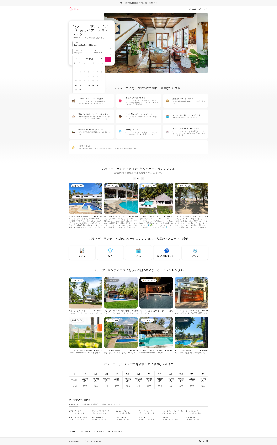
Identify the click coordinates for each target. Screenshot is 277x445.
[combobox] (91, 45)
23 (76, 85)
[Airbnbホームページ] (74, 9)
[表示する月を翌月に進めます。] (101, 58)
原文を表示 (153, 3)
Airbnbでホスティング (198, 9)
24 (80, 85)
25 (84, 85)
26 (89, 85)
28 (97, 85)
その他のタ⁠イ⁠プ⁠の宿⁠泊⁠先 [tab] (90, 404)
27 (93, 85)
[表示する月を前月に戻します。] (76, 58)
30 (76, 90)
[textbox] (82, 52)
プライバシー (88, 441)
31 (80, 90)
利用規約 (98, 441)
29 (101, 85)
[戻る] (134, 178)
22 (101, 81)
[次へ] (142, 178)
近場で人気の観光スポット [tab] (111, 404)
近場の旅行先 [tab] (73, 404)
